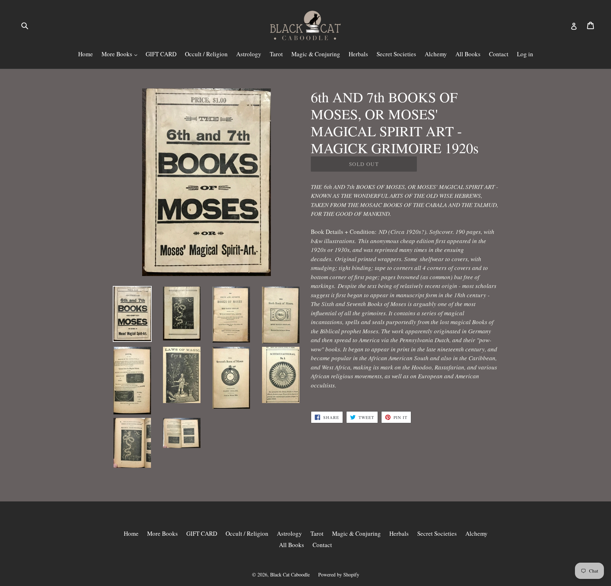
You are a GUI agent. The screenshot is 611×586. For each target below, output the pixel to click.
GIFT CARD (161, 54)
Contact (498, 54)
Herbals (358, 54)
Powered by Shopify (338, 574)
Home (85, 54)
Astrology (248, 54)
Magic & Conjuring (315, 54)
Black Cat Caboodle (290, 574)
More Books (117, 54)
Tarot (276, 54)
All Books (468, 54)
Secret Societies (396, 54)
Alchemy (436, 54)
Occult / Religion (206, 54)
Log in (525, 54)
